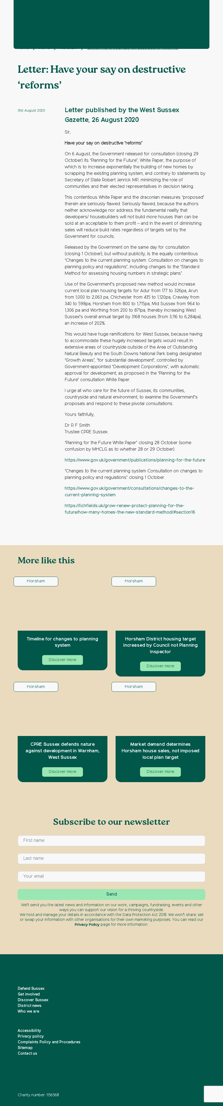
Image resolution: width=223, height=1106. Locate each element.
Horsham (36, 581)
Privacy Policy (87, 925)
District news (30, 1006)
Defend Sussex (31, 989)
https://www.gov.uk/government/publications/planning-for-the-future (135, 460)
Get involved (29, 994)
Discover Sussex (33, 1000)
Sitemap (25, 1048)
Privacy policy (31, 1036)
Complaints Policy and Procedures (49, 1042)
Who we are (28, 1011)
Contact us (27, 1054)
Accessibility (29, 1031)
